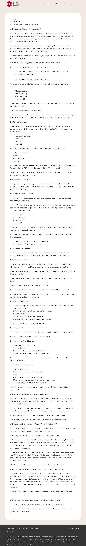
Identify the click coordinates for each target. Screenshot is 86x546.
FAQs (56, 4)
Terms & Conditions (71, 4)
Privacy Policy (74, 528)
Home (46, 4)
